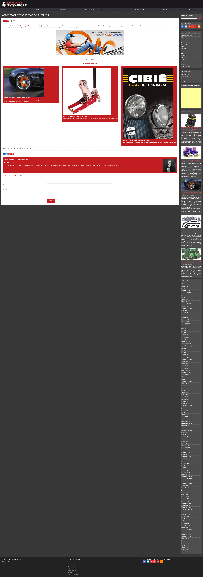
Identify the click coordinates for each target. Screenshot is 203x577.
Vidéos (12, 9)
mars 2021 (184, 357)
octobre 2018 (184, 379)
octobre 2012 (184, 534)
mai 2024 (183, 297)
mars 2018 (184, 394)
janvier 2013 (184, 527)
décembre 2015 (185, 450)
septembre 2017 (185, 405)
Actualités (17, 148)
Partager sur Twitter (6, 154)
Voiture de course (139, 9)
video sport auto (185, 66)
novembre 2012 (185, 532)
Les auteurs (4, 567)
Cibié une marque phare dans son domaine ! (136, 140)
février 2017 (184, 419)
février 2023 (184, 321)
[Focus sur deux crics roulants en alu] (87, 91)
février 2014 (184, 498)
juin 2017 (183, 410)
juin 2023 (183, 312)
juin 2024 (183, 295)
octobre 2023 (184, 306)
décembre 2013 (185, 503)
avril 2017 (184, 414)
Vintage (190, 9)
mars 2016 (184, 443)
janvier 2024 (184, 301)
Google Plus (192, 26)
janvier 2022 (184, 341)
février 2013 (184, 525)
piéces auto (184, 64)
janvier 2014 (184, 501)
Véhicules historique (73, 574)
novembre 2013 (185, 505)
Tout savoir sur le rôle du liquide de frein (17, 97)
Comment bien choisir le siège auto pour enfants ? (191, 128)
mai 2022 (183, 332)
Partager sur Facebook (4, 154)
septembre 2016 (185, 430)
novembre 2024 (185, 293)
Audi (182, 53)
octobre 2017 (184, 403)
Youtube (189, 26)
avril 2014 (184, 494)
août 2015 (184, 459)
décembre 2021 (185, 343)
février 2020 (184, 368)
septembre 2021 (185, 346)
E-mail (4, 184)
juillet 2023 (184, 310)
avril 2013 (184, 521)
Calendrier (63, 9)
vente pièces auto (8, 148)
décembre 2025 (185, 284)
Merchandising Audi (186, 76)
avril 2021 (184, 355)
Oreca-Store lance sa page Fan (21, 26)
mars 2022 (184, 337)
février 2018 (184, 397)
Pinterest (195, 26)
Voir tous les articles (10, 162)
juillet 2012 (184, 541)
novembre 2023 (185, 304)
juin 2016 (183, 436)
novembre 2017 (185, 401)
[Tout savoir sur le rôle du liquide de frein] (24, 82)
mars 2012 (184, 549)
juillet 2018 (184, 386)
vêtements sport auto (187, 35)
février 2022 (184, 339)
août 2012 (184, 538)
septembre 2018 (185, 381)
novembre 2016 (185, 425)
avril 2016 (184, 441)
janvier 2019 (184, 374)
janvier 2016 (184, 448)
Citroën (183, 40)
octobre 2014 (184, 481)
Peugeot (183, 48)
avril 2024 (184, 299)
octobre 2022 (184, 326)
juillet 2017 (184, 408)
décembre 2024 (185, 290)
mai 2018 (183, 390)
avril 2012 (184, 547)
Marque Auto (71, 567)
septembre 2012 (185, 536)
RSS (199, 26)
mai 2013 (183, 518)
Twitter (186, 26)
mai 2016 (183, 439)
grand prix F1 (184, 42)
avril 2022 (184, 335)
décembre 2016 (185, 423)
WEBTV (70, 561)
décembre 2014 (185, 476)
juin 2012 (183, 543)
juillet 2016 (184, 434)
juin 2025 (183, 288)
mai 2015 (183, 465)
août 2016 (184, 432)
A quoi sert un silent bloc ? (191, 160)
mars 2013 (184, 523)
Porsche (183, 55)
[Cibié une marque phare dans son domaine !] (148, 103)
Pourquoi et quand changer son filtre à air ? (191, 262)
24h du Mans (184, 57)
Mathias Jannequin (17, 21)
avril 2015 (184, 467)
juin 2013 (183, 516)
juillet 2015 (184, 461)
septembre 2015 (185, 456)
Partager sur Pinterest (12, 154)
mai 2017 (183, 412)
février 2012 (184, 552)
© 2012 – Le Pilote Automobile (12, 559)
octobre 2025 (184, 286)
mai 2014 (183, 492)
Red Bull (183, 37)
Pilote (38, 9)
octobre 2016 (184, 428)
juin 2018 (183, 388)
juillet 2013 (184, 514)
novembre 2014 (185, 479)
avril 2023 (184, 317)
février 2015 (184, 472)
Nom (4, 179)
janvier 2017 (184, 421)
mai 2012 (183, 545)
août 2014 (184, 485)
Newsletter (4, 565)
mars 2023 (184, 319)
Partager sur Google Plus (9, 154)
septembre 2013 (185, 510)
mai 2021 (183, 352)
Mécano (165, 9)
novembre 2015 (185, 452)
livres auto (184, 44)
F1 (182, 51)
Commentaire (6, 193)
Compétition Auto (89, 9)
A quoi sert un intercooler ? (191, 229)
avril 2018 (184, 392)
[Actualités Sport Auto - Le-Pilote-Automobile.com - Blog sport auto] (14, 4)
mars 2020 (184, 366)
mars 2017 (184, 417)
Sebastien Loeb (185, 62)
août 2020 (184, 361)
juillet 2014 (184, 487)
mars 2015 (184, 470)
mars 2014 (184, 496)
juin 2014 (183, 490)
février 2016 (184, 445)
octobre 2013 (184, 507)
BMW (182, 46)
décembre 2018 (185, 377)
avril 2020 (184, 363)
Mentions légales (6, 561)
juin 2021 (183, 350)
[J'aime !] (90, 42)
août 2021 (184, 348)
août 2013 (184, 512)
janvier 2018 (184, 399)
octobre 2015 (184, 454)
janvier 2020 (184, 370)
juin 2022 (183, 330)
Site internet (5, 189)
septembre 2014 (185, 483)
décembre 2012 (185, 529)
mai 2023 (183, 315)
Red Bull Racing (185, 78)
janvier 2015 (184, 474)
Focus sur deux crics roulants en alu (75, 116)
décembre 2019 (185, 372)
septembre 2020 (185, 359)
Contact (3, 563)
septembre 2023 (185, 308)
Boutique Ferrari (185, 81)
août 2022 (184, 328)
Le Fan (114, 9)
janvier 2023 (184, 324)
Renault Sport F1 (185, 74)
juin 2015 (183, 463)
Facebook (182, 26)
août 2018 (184, 383)
